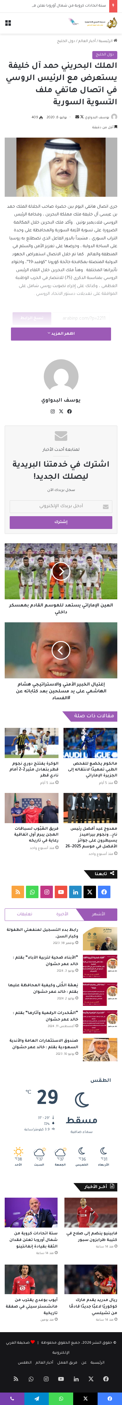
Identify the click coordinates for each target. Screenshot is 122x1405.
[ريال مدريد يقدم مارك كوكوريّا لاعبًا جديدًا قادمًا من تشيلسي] (90, 1279)
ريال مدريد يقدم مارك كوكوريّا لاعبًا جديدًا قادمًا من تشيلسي (93, 1307)
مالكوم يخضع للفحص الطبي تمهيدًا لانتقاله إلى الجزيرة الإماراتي (92, 770)
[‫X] (61, 411)
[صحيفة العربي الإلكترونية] (92, 23)
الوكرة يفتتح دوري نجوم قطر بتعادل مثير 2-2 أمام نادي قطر (33, 770)
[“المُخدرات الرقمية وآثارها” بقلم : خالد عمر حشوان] (100, 1022)
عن (84, 1363)
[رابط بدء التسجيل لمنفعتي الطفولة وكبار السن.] (100, 938)
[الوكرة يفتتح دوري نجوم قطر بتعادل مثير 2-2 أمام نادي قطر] (31, 743)
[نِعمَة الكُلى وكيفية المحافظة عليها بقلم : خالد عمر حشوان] (100, 994)
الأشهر (98, 914)
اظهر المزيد (62, 334)
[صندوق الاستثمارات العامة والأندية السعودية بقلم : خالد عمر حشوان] (100, 1049)
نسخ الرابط (31, 318)
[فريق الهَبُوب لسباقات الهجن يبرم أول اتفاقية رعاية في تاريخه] (31, 808)
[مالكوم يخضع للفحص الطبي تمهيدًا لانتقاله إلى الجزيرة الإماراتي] (90, 743)
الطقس (25, 1363)
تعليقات (24, 914)
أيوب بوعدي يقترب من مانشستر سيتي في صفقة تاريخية (32, 1307)
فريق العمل (67, 1363)
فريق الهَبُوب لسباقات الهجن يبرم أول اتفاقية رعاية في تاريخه (36, 835)
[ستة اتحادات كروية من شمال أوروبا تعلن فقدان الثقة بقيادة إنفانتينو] (31, 1212)
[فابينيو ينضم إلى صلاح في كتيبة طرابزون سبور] (90, 1212)
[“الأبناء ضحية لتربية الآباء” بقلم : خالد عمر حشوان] (100, 966)
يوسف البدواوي (97, 118)
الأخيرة (62, 914)
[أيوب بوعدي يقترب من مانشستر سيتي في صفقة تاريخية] (31, 1279)
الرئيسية (106, 42)
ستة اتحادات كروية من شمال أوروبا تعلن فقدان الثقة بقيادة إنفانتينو (33, 1240)
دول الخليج (66, 42)
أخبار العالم (87, 42)
